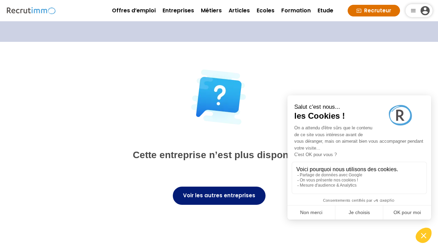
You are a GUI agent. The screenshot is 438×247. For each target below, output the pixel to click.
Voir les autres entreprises (219, 195)
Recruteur (377, 10)
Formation (296, 10)
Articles (239, 10)
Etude (325, 10)
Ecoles (265, 10)
